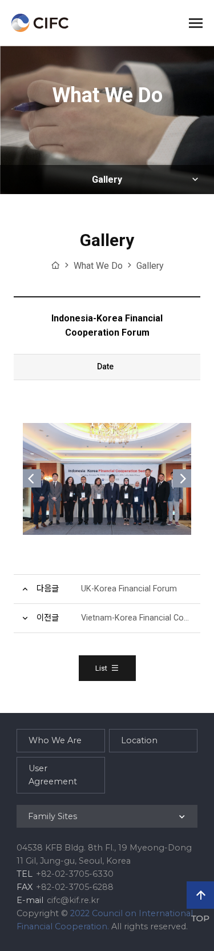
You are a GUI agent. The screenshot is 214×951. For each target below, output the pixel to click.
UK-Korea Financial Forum (129, 589)
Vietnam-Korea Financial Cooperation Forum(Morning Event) (140, 618)
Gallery (107, 179)
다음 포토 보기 (182, 478)
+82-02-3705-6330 (75, 874)
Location (139, 740)
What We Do (98, 265)
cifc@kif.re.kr (73, 900)
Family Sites (52, 816)
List (101, 668)
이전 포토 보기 (32, 478)
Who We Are (55, 740)
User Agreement (53, 775)
